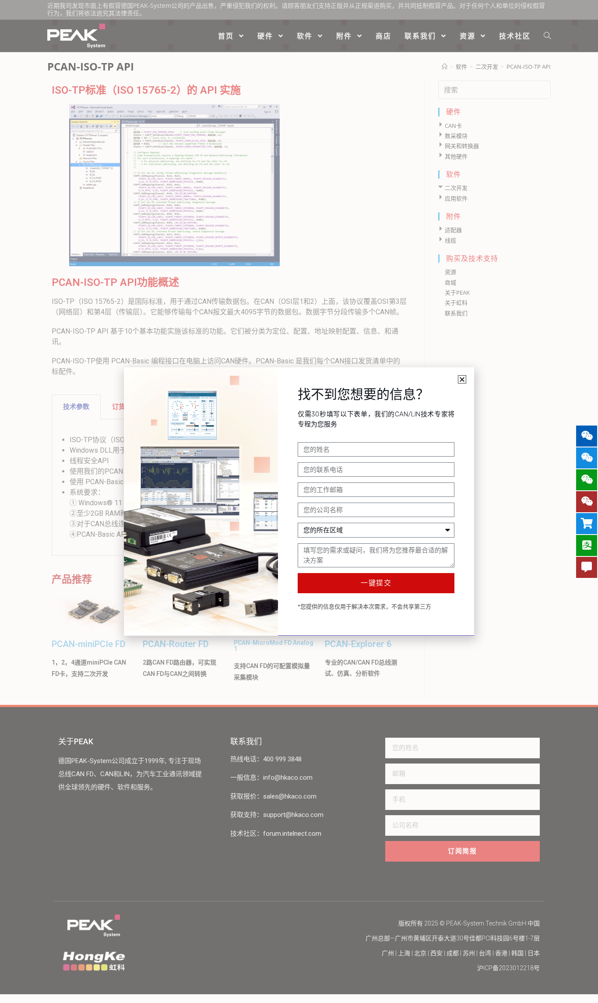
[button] (462, 379)
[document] (299, 501)
